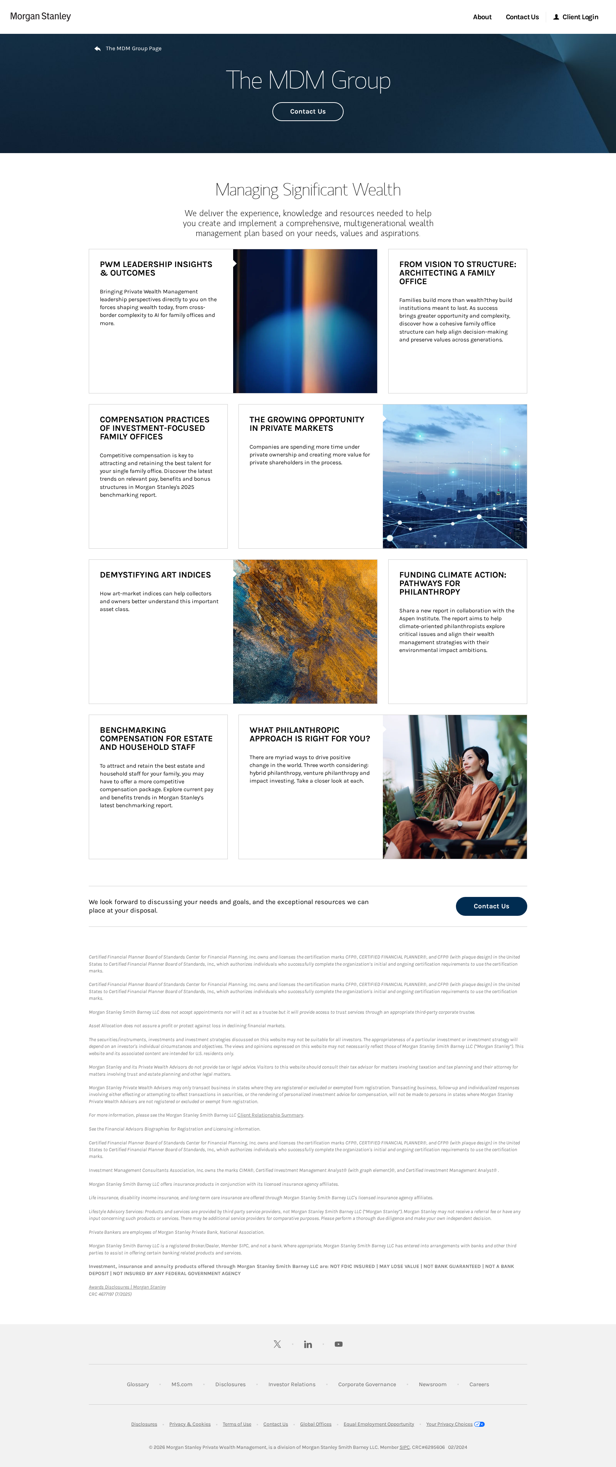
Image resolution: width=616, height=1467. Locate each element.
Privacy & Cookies (190, 1424)
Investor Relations (291, 1384)
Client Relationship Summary (270, 1115)
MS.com (181, 1384)
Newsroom (433, 1384)
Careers (479, 1384)
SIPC (405, 1447)
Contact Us (308, 111)
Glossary (138, 1384)
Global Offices (316, 1424)
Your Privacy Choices (449, 1424)
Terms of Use (237, 1424)
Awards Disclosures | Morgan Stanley (127, 1287)
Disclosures (230, 1384)
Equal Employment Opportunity (379, 1424)
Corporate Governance (367, 1384)
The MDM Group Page (133, 48)
